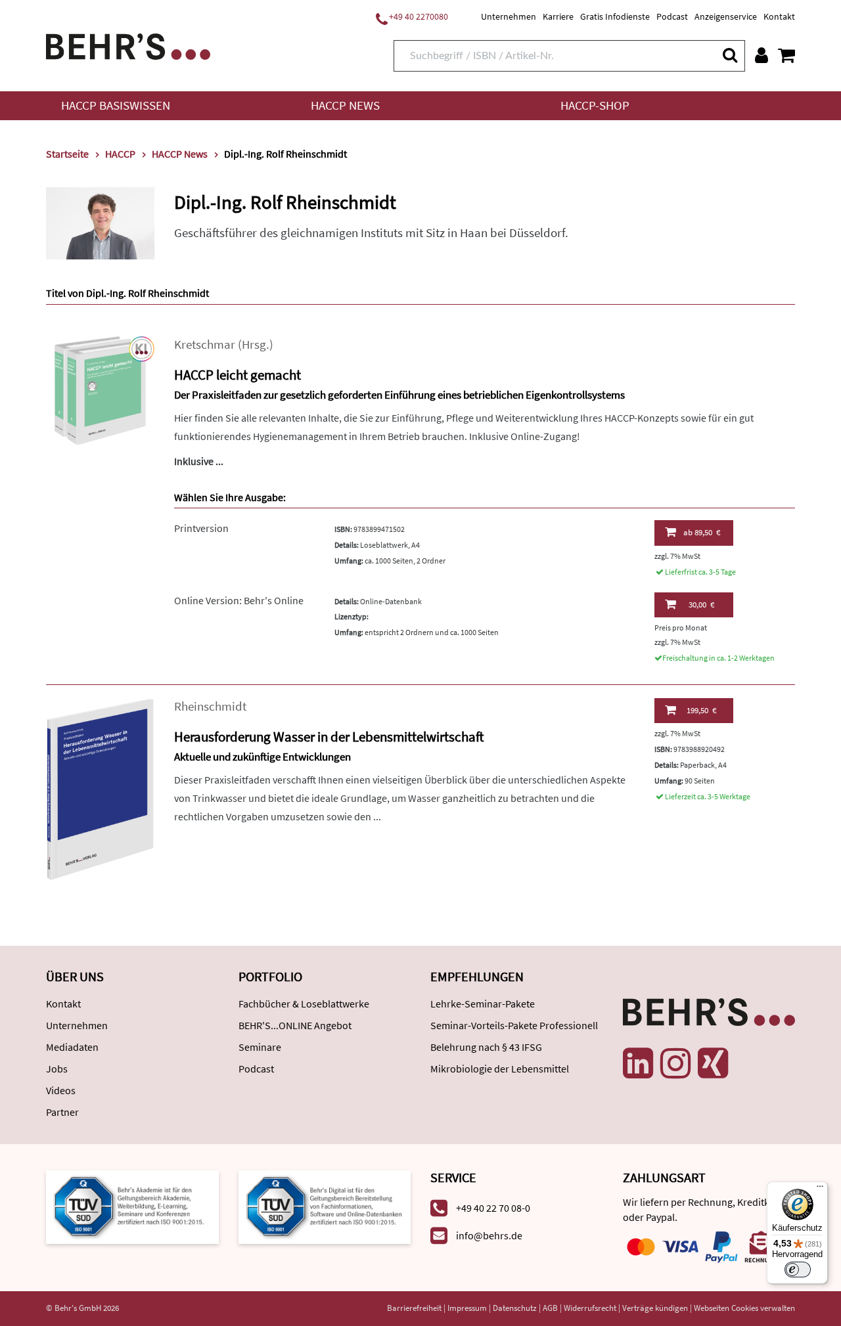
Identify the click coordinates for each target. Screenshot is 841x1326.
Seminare (260, 1046)
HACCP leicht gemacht (237, 375)
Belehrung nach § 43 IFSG (486, 1046)
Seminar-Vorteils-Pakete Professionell (514, 1025)
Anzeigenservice (725, 16)
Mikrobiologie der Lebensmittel (499, 1068)
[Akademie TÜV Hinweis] (325, 1206)
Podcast (672, 16)
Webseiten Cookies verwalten (744, 1308)
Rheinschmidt (210, 706)
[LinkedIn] (638, 1063)
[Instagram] (675, 1063)
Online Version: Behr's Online (239, 600)
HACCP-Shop (594, 105)
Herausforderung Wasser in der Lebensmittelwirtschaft (329, 736)
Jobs (57, 1068)
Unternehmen (508, 16)
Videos (61, 1090)
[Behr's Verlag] (128, 45)
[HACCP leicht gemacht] (100, 389)
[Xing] (713, 1063)
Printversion (201, 528)
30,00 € (701, 604)
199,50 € (701, 710)
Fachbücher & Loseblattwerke (304, 1003)
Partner (62, 1111)
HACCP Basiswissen (115, 105)
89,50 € (701, 532)
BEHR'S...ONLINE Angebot (295, 1025)
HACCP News (345, 105)
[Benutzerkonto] (761, 55)
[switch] (797, 1269)
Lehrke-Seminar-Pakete (482, 1003)
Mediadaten (72, 1046)
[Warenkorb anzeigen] (786, 55)
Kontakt (779, 16)
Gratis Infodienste (615, 16)
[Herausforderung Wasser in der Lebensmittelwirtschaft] (100, 787)
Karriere (558, 16)
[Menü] (820, 1189)
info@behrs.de (489, 1235)
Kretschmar (204, 344)
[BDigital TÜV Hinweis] (132, 1206)
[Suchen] (729, 55)
